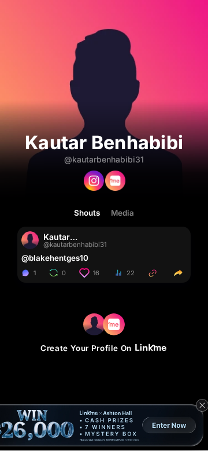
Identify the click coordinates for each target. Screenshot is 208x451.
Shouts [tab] (87, 213)
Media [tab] (122, 213)
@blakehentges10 (54, 258)
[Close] (202, 405)
